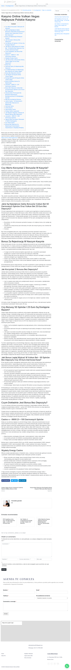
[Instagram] (51, 663)
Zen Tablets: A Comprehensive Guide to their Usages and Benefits (62, 25)
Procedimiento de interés (43, 595)
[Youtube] (58, 663)
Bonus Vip (8, 64)
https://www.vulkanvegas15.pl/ (9, 137)
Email (38, 590)
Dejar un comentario (46, 10)
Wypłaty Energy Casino (11, 58)
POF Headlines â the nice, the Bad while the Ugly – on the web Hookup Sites (62, 20)
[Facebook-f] (48, 663)
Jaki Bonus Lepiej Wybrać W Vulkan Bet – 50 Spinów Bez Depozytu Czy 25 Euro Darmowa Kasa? (14, 48)
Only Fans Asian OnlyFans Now (62, 16)
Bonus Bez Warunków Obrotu (13, 73)
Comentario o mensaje (9, 601)
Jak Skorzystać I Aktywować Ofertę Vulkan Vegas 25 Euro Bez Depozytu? (14, 61)
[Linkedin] (55, 663)
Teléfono (6, 595)
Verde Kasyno (9, 107)
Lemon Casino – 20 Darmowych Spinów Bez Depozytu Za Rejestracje (13, 102)
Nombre (5, 590)
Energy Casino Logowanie (12, 111)
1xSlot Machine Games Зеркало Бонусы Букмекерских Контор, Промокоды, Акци (62, 30)
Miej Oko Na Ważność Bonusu (13, 99)
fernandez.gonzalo (27, 10)
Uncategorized (37, 10)
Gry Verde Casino (10, 122)
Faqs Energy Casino (10, 109)
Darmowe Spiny (9, 106)
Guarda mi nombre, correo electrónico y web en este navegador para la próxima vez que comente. (25, 564)
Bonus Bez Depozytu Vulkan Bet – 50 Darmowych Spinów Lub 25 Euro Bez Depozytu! (14, 89)
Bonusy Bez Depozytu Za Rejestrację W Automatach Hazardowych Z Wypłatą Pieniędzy (14, 126)
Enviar (4, 569)
